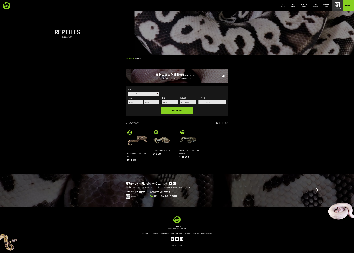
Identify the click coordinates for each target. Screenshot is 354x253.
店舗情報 (155, 233)
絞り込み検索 (177, 110)
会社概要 (188, 233)
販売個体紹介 (165, 233)
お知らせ (196, 233)
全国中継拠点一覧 (177, 233)
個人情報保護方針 (206, 233)
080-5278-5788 (165, 196)
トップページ (146, 233)
